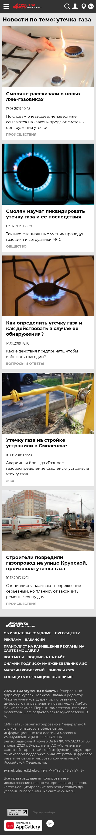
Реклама (12, 640)
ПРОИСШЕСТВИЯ (21, 134)
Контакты (14, 657)
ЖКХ (10, 481)
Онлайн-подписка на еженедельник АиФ (45, 664)
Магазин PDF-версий (24, 670)
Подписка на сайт (46, 657)
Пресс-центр (67, 633)
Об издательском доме (27, 633)
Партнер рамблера (44, 812)
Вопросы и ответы (25, 363)
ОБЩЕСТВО (16, 246)
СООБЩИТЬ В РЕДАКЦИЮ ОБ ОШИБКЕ (38, 677)
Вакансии (35, 640)
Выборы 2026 (61, 670)
